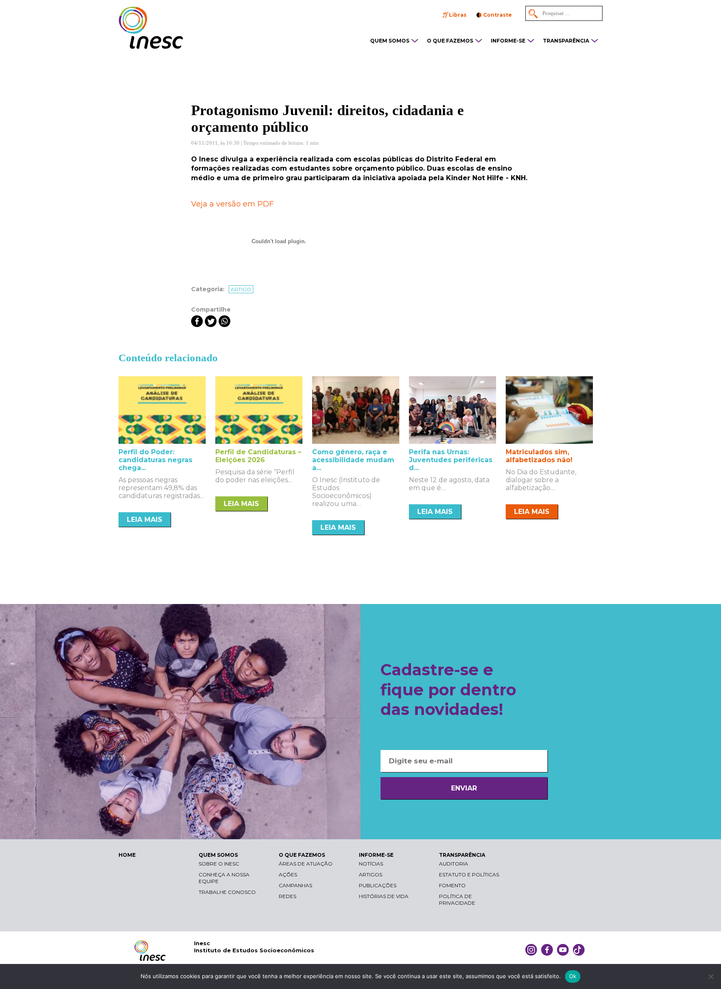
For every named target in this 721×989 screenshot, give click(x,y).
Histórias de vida (383, 896)
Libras (457, 15)
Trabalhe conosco (227, 892)
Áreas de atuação (306, 864)
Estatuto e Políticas (469, 874)
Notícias (371, 864)
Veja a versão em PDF (232, 204)
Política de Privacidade (457, 899)
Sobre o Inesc (219, 864)
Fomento (452, 885)
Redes (287, 896)
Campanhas (295, 885)
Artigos (370, 874)
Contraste (497, 15)
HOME (127, 855)
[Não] (710, 976)
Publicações (377, 885)
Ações (288, 874)
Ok (573, 976)
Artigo (241, 289)
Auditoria (453, 864)
